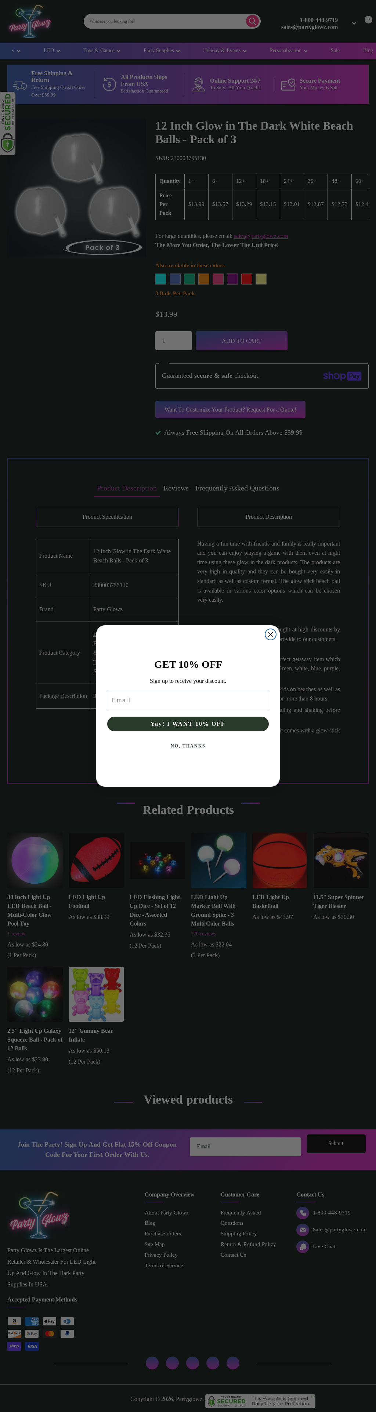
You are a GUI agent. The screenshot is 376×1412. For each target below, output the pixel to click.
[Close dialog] (270, 634)
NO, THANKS (188, 746)
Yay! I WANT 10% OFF (188, 724)
